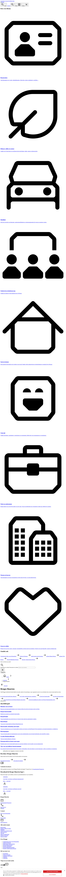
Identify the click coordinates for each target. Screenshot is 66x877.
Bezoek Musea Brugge (7, 845)
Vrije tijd (5, 680)
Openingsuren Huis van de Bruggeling (11, 841)
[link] (33, 802)
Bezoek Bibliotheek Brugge (8, 847)
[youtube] (6, 865)
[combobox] (26, 667)
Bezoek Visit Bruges (7, 846)
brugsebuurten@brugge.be (38, 769)
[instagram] (3, 865)
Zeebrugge (5, 858)
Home (7, 676)
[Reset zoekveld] (3, 670)
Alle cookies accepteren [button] (52, 871)
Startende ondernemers (7, 855)
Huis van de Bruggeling (5, 813)
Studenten (5, 857)
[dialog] (33, 873)
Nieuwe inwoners (6, 854)
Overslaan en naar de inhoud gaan (7, 1)
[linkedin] (4, 865)
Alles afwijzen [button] (52, 874)
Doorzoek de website (5, 667)
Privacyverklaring (24, 873)
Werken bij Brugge (7, 842)
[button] (22, 875)
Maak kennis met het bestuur (9, 843)
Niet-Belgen (5, 853)
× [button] (64, 870)
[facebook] (1, 865)
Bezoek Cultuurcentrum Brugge (9, 848)
